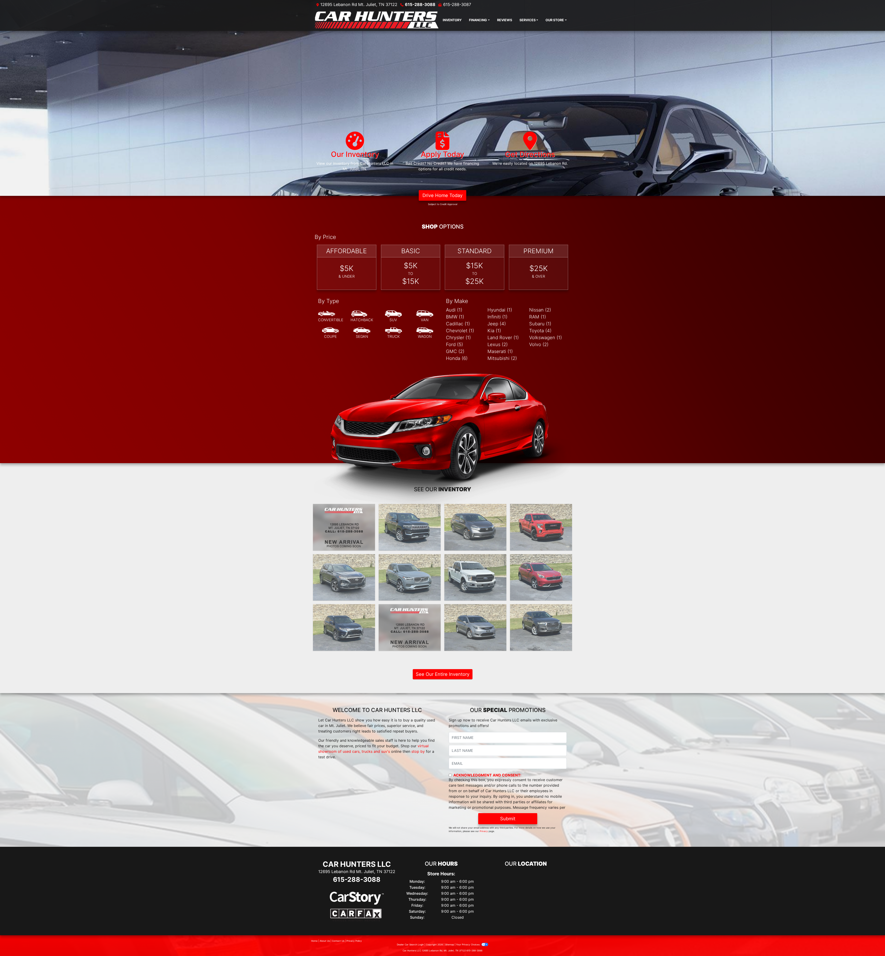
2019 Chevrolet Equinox (410, 608)
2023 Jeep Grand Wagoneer (410, 510)
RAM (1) (537, 317)
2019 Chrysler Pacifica (475, 608)
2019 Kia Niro (541, 558)
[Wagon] (424, 333)
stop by (418, 751)
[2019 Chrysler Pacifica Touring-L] (475, 627)
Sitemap (449, 944)
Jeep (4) (496, 324)
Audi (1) (454, 310)
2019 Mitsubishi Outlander (344, 608)
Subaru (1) (540, 324)
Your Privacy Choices (468, 944)
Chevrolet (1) (460, 330)
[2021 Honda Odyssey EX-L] (475, 527)
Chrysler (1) (458, 337)
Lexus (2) (497, 344)
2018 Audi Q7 (541, 608)
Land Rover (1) (503, 337)
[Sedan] (361, 333)
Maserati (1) (500, 351)
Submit (507, 818)
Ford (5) (454, 344)
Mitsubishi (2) (502, 358)
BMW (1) (455, 317)
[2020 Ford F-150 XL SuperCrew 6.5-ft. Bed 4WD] (475, 577)
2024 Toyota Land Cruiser (344, 508)
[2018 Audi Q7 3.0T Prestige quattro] (541, 627)
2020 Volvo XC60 (409, 558)
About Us (325, 940)
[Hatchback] (362, 316)
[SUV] (393, 316)
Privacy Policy (354, 940)
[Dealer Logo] (377, 20)
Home (314, 940)
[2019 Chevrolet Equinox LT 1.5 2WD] (410, 627)
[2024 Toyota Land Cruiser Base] (344, 527)
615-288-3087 (457, 4)
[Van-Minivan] (424, 316)
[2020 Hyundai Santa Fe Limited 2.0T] (344, 577)
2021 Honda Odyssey (475, 508)
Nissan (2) (540, 310)
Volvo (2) (539, 344)
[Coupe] (330, 333)
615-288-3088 (420, 4)
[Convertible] (330, 316)
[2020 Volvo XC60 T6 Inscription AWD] (410, 577)
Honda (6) (457, 358)
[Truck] (393, 333)
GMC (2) (455, 351)
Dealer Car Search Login (410, 944)
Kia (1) (494, 330)
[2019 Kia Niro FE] (541, 577)
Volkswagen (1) (545, 337)
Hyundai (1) (499, 310)
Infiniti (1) (497, 317)
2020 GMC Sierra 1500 (541, 508)
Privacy (484, 831)
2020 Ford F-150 (475, 558)
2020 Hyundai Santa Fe (344, 558)
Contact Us (338, 940)
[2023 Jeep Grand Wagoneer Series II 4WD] (410, 527)
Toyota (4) (540, 330)
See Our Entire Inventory (442, 674)
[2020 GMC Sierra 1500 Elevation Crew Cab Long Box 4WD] (541, 527)
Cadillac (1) (458, 324)
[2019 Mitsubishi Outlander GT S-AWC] (344, 627)
